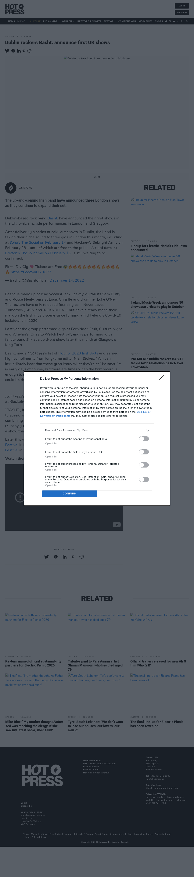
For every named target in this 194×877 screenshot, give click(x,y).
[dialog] (97, 439)
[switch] (144, 438)
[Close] (162, 379)
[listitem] (97, 430)
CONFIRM (70, 493)
